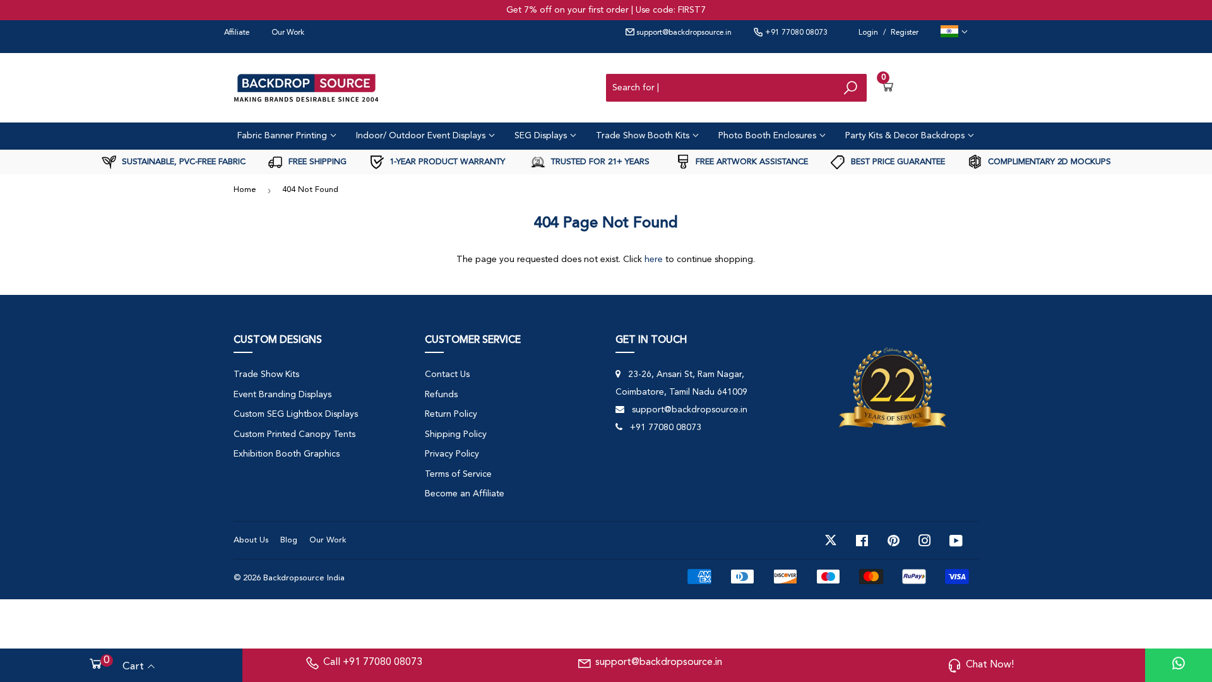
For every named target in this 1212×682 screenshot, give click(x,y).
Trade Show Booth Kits (644, 135)
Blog (288, 540)
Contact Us (447, 374)
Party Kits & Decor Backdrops (906, 135)
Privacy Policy (452, 454)
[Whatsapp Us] (1178, 665)
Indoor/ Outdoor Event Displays (422, 135)
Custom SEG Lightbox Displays (296, 414)
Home (245, 190)
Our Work (287, 33)
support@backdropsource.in (683, 33)
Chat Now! (990, 665)
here (654, 259)
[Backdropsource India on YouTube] (956, 540)
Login (868, 33)
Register (904, 33)
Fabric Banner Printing (283, 135)
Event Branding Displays (282, 394)
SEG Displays (541, 135)
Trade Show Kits (266, 374)
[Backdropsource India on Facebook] (862, 540)
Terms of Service (458, 474)
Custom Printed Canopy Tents (294, 434)
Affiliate (236, 33)
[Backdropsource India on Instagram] (924, 540)
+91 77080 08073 (795, 33)
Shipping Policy (456, 434)
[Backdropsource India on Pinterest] (893, 540)
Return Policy (451, 414)
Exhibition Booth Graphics (287, 454)
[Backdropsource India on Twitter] (830, 540)
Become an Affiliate (464, 493)
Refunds (441, 394)
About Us (251, 540)
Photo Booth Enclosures (768, 135)
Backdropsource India (304, 578)
